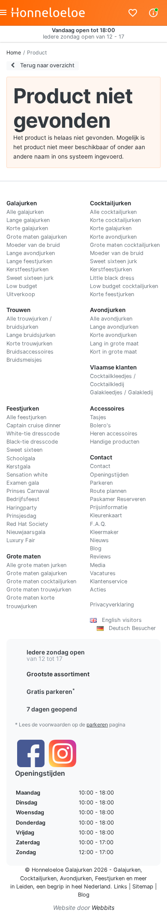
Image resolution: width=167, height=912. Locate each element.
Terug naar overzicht (47, 65)
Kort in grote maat (113, 351)
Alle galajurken (25, 212)
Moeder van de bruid (33, 245)
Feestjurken (110, 878)
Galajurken (126, 870)
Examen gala (22, 483)
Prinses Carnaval (27, 491)
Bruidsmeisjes (24, 360)
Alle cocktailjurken (113, 212)
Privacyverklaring (112, 604)
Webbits (103, 907)
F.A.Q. (98, 524)
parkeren (97, 724)
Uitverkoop (20, 294)
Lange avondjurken (30, 253)
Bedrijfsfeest (22, 499)
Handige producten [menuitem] (114, 441)
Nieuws (99, 540)
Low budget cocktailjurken (124, 286)
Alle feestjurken (26, 417)
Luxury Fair (20, 540)
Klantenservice (108, 581)
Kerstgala (18, 466)
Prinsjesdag (21, 516)
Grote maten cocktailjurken (125, 245)
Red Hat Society (27, 524)
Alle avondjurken (111, 318)
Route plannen (108, 491)
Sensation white (27, 474)
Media (97, 565)
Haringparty (21, 507)
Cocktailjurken (38, 878)
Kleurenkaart (106, 515)
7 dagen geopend (52, 709)
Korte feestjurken (112, 294)
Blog (95, 548)
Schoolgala (20, 458)
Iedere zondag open (56, 652)
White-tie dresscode (33, 433)
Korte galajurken (27, 228)
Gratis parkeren (51, 691)
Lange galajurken (28, 220)
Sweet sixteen (24, 450)
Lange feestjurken (29, 261)
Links (120, 886)
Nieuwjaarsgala (25, 532)
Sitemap (142, 886)
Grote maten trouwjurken (38, 589)
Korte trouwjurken (29, 343)
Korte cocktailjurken (115, 220)
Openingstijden (109, 474)
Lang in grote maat (114, 343)
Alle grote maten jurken (36, 565)
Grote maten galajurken (36, 237)
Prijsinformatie (108, 507)
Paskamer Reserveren (118, 499)
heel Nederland (91, 886)
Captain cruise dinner (33, 425)
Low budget (21, 286)
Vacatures (103, 573)
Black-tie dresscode (32, 441)
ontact (102, 466)
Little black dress (112, 278)
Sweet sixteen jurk (30, 278)
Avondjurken (76, 878)
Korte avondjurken (113, 237)
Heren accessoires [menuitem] (113, 433)
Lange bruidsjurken (30, 335)
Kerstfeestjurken (27, 269)
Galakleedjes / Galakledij (121, 392)
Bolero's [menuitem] (100, 425)
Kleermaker (104, 532)
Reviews (100, 556)
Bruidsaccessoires (30, 351)
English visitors (119, 620)
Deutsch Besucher (130, 628)
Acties (98, 589)
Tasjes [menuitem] (98, 417)
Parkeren (101, 483)
